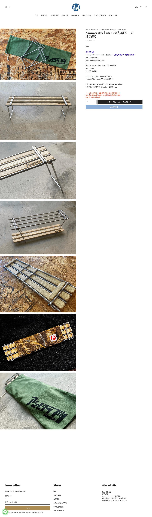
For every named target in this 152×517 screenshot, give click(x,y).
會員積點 (56, 499)
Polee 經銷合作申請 (60, 503)
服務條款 (40, 512)
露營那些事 (57, 495)
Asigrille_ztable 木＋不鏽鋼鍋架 (99, 55)
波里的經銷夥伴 (58, 507)
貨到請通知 (114, 107)
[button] (44, 15)
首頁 (87, 29)
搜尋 (54, 491)
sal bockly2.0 (58, 510)
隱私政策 (34, 512)
